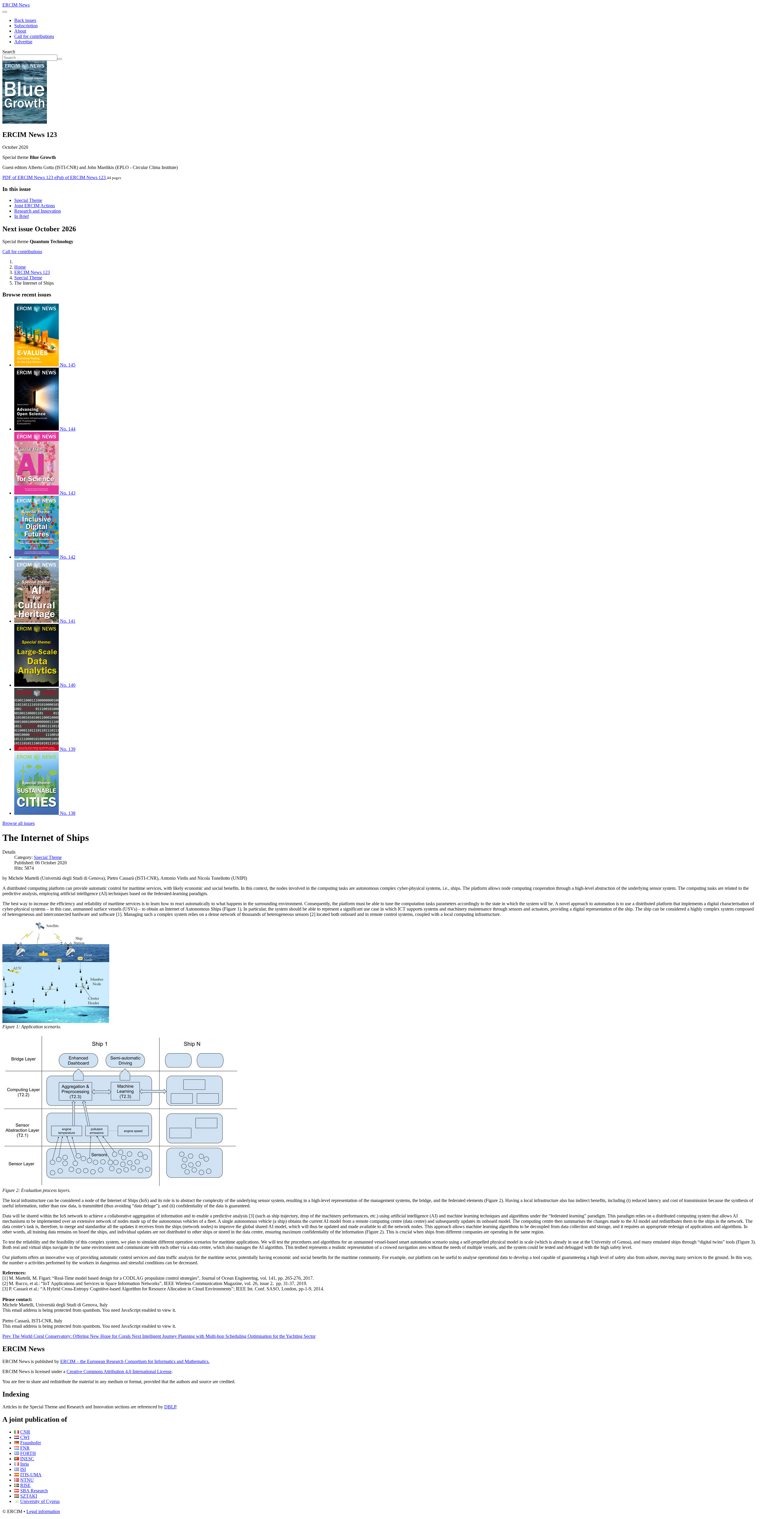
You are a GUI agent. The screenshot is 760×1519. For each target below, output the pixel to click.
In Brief (21, 216)
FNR (25, 1448)
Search (8, 51)
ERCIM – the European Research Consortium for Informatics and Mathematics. (135, 1361)
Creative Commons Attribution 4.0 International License (119, 1371)
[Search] (59, 59)
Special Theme (28, 200)
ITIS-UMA (31, 1474)
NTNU (27, 1480)
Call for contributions (34, 36)
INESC (27, 1458)
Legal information (43, 1511)
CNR (25, 1431)
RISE (25, 1485)
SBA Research (34, 1490)
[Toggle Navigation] (4, 12)
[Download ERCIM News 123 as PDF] (24, 122)
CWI (24, 1437)
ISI (23, 1469)
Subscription (26, 25)
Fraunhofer (30, 1442)
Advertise (23, 41)
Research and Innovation (37, 210)
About (20, 31)
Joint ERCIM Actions (34, 205)
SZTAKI (28, 1496)
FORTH (28, 1453)
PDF (27, 177)
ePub (80, 177)
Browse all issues (18, 823)
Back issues (25, 20)
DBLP (170, 1406)
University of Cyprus (40, 1501)
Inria (24, 1464)
